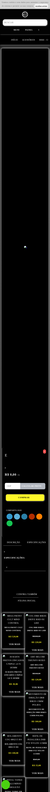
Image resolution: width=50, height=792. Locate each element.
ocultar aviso (41, 6)
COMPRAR (24, 497)
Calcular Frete (32, 486)
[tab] (12, 542)
